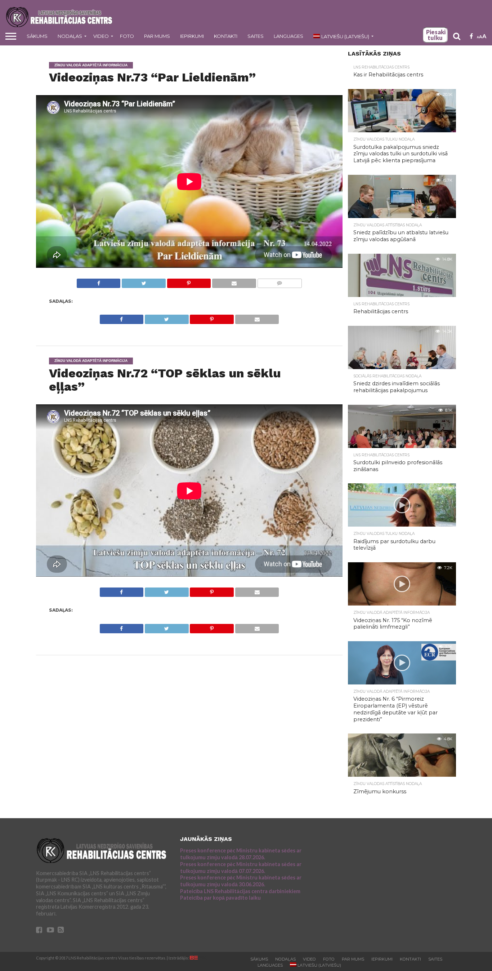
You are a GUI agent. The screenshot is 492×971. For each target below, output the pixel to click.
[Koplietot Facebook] (99, 281)
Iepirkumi (192, 36)
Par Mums (157, 36)
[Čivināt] (143, 281)
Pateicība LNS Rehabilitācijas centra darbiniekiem (240, 891)
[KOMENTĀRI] (279, 281)
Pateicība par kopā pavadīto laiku (220, 898)
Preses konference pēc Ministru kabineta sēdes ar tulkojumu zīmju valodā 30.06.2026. (240, 880)
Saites (255, 36)
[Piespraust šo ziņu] (189, 281)
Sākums (37, 36)
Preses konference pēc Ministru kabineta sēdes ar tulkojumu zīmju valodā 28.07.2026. (240, 853)
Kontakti (225, 36)
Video (101, 36)
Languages (288, 36)
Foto (127, 36)
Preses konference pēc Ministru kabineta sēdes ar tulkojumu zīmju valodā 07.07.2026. (240, 867)
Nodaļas (70, 36)
